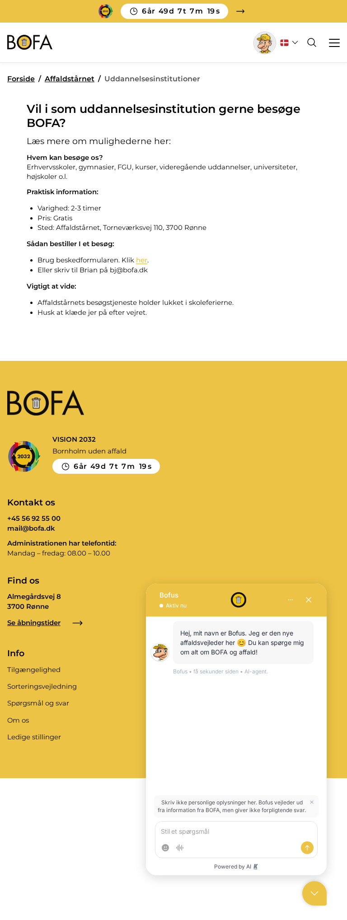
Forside (21, 79)
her (141, 260)
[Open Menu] (330, 42)
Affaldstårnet (69, 79)
